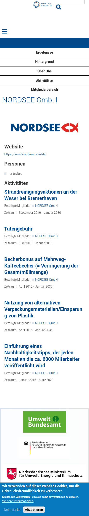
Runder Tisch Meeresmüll (44, 18)
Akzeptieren (34, 509)
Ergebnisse (44, 52)
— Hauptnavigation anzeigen (44, 43)
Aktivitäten (44, 80)
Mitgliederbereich (44, 89)
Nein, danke (12, 510)
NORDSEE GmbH (46, 206)
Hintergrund (44, 61)
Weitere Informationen (17, 501)
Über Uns (44, 71)
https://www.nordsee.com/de (25, 154)
